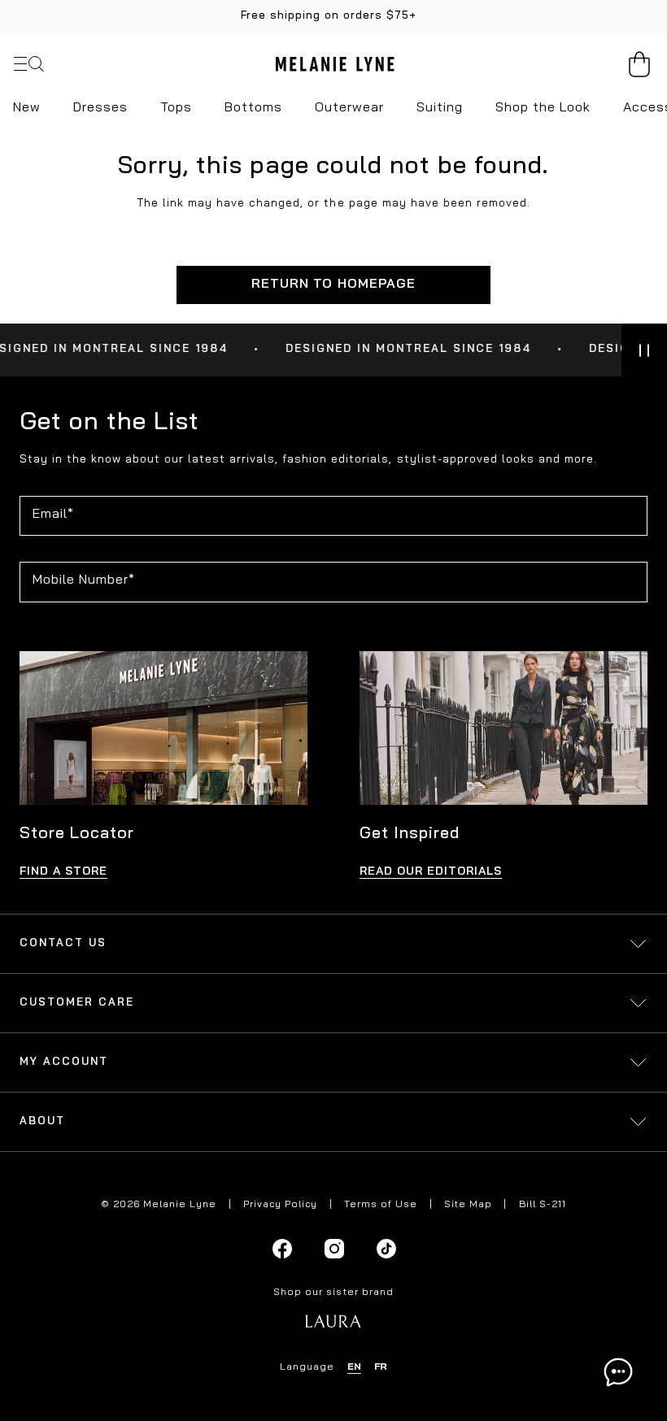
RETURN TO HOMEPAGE (333, 284)
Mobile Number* (84, 580)
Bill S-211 (542, 1205)
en (354, 1367)
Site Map (468, 1205)
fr (380, 1367)
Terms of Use (380, 1205)
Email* (53, 514)
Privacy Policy (280, 1205)
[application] (618, 1372)
